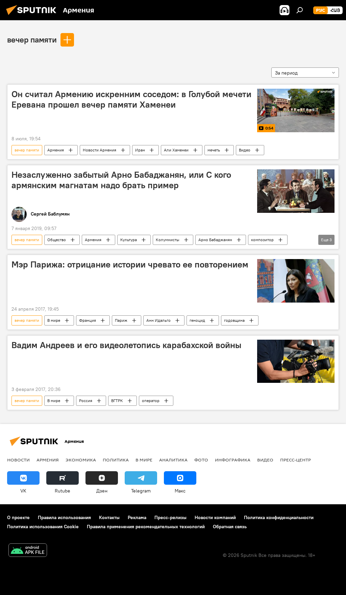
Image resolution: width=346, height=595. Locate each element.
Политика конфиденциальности (279, 517)
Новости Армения (99, 149)
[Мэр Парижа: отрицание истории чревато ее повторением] (296, 281)
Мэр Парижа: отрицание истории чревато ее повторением (129, 264)
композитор (262, 239)
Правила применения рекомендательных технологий (146, 526)
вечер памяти (32, 39)
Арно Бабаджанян (215, 239)
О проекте (18, 517)
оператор (150, 400)
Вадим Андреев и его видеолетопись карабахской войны (126, 345)
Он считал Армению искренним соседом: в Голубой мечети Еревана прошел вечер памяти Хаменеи (131, 99)
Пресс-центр (295, 460)
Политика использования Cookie (43, 526)
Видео (244, 149)
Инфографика (232, 460)
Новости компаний (215, 517)
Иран (140, 149)
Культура (128, 239)
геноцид (197, 320)
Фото (201, 460)
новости (18, 460)
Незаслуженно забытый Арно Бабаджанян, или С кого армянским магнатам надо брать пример (121, 180)
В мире (53, 320)
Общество (56, 239)
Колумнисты (167, 239)
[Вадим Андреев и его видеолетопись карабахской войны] (296, 361)
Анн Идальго (158, 320)
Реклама (137, 517)
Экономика (81, 460)
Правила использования (64, 517)
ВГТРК (117, 400)
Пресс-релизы (170, 517)
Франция (87, 320)
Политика (116, 460)
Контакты (109, 517)
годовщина (234, 320)
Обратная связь (230, 526)
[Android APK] (28, 551)
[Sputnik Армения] (33, 16)
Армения (55, 149)
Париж (121, 320)
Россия (85, 400)
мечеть (213, 149)
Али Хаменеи (176, 149)
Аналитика (173, 460)
